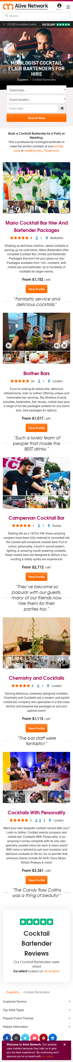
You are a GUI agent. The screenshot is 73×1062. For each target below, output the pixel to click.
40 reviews (52, 971)
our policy (47, 1056)
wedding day (33, 150)
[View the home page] (25, 7)
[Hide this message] (64, 1044)
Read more (51, 150)
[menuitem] (36, 1001)
